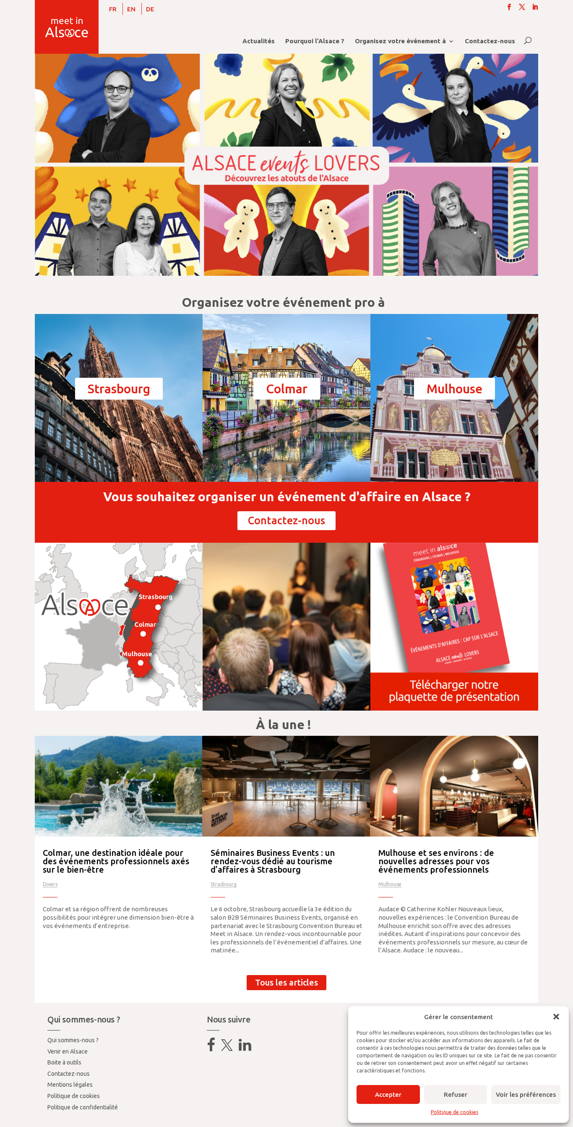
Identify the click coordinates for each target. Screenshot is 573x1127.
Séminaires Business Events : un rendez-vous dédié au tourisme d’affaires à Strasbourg (273, 861)
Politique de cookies (454, 1112)
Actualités (258, 41)
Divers (50, 884)
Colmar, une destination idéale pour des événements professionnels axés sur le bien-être (116, 861)
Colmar (286, 389)
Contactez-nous (490, 41)
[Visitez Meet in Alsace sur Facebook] (211, 1048)
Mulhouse (454, 389)
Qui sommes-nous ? (73, 1040)
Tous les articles (286, 982)
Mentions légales (70, 1084)
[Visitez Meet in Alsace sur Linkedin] (245, 1048)
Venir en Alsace (67, 1051)
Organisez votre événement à (400, 41)
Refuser (455, 1094)
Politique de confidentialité (82, 1107)
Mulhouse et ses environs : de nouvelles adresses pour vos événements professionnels (436, 861)
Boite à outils (64, 1062)
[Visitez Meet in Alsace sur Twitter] (227, 1048)
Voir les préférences (526, 1094)
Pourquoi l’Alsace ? (314, 41)
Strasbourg (119, 389)
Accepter (388, 1094)
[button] (556, 1016)
